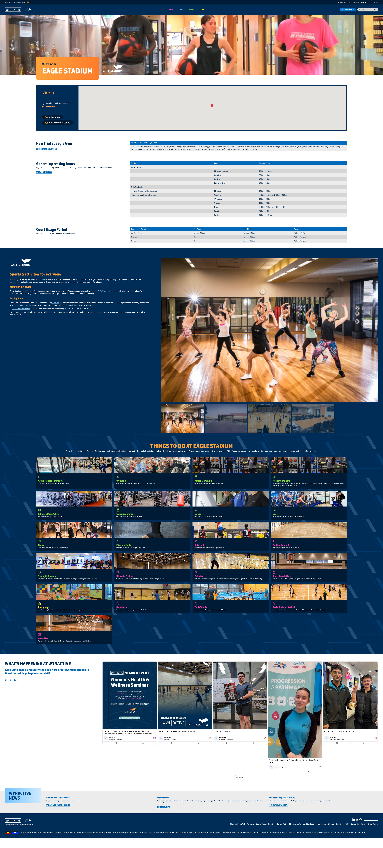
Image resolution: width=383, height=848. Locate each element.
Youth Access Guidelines (325, 824)
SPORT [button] (170, 10)
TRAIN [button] (191, 10)
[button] (130, 703)
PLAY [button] (202, 10)
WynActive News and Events (58, 805)
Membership (342, 2)
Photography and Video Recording (242, 824)
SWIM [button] (181, 10)
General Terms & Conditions (265, 824)
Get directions (48, 106)
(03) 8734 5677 (54, 117)
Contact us (364, 2)
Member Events (163, 807)
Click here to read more (46, 149)
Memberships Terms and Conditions (302, 824)
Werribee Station (18, 305)
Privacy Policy (282, 824)
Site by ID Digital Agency (369, 824)
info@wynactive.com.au (59, 123)
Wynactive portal (348, 9)
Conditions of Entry (342, 824)
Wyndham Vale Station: (21, 309)
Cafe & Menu (103, 291)
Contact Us (355, 824)
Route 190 (55, 303)
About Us (356, 2)
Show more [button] (240, 777)
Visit (349, 2)
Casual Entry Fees (44, 172)
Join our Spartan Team (278, 805)
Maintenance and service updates (15, 2)
